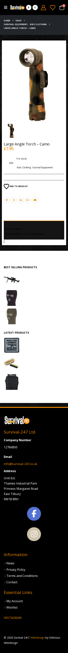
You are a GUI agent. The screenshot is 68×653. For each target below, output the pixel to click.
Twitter (14, 200)
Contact (11, 582)
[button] (7, 7)
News (10, 563)
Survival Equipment (42, 167)
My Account (14, 601)
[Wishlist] (52, 7)
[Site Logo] (17, 7)
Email (35, 200)
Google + (28, 200)
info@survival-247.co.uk (20, 464)
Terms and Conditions (22, 576)
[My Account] (43, 7)
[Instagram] (35, 7)
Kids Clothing (24, 167)
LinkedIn (21, 200)
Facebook (7, 200)
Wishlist (12, 607)
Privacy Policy (15, 570)
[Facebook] (28, 7)
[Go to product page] (12, 280)
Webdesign (38, 637)
